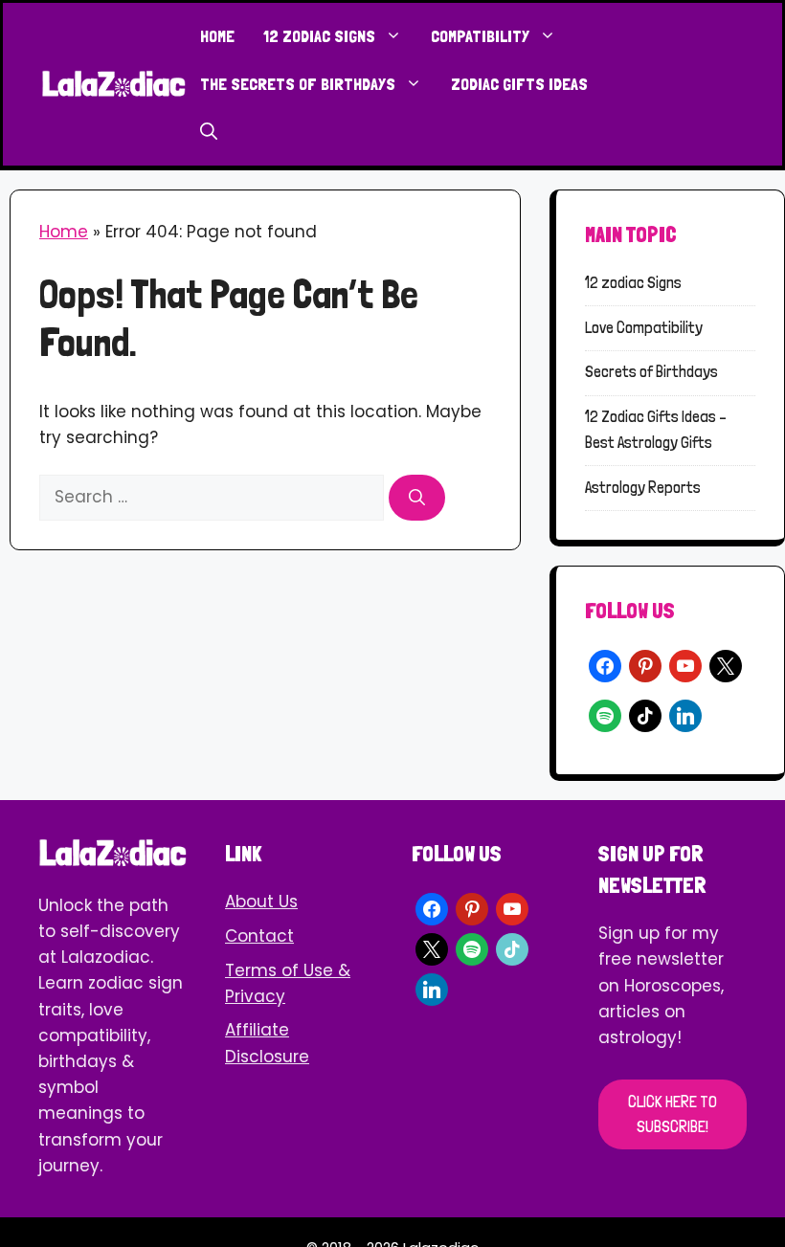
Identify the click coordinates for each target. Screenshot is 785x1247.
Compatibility (480, 36)
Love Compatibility (644, 327)
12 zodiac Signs (319, 36)
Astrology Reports (643, 487)
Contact (259, 935)
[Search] (417, 498)
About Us (261, 901)
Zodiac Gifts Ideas (519, 84)
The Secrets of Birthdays (297, 84)
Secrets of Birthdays (651, 371)
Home (217, 36)
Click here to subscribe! (672, 1114)
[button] (209, 132)
